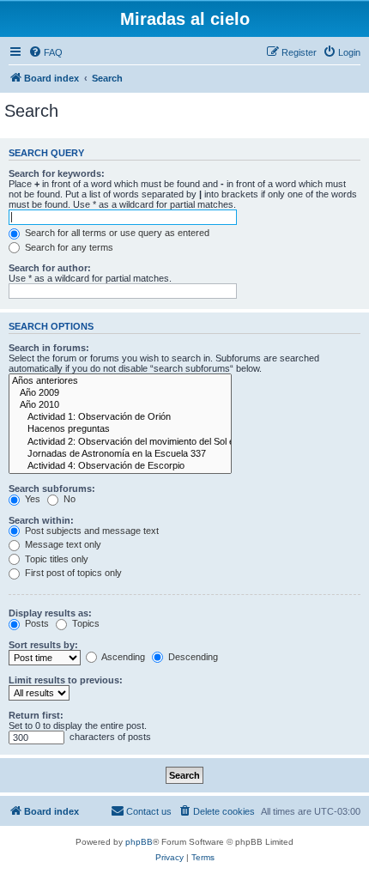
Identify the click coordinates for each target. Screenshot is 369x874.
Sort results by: (43, 645)
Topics (85, 623)
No (68, 499)
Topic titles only (55, 559)
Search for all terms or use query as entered (115, 233)
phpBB (139, 842)
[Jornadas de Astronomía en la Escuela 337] (120, 454)
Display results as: (50, 613)
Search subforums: (52, 488)
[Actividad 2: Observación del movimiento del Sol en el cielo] (120, 442)
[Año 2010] (120, 405)
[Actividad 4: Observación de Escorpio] (120, 466)
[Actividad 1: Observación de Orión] (120, 417)
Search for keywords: (57, 173)
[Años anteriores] (120, 381)
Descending (192, 657)
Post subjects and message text (90, 530)
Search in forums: (49, 348)
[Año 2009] (120, 393)
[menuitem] (45, 52)
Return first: (36, 715)
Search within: (41, 520)
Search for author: (50, 268)
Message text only (61, 544)
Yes (31, 499)
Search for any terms (67, 247)
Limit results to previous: (66, 680)
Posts (35, 623)
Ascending (122, 657)
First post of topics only (72, 572)
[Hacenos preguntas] (120, 429)
